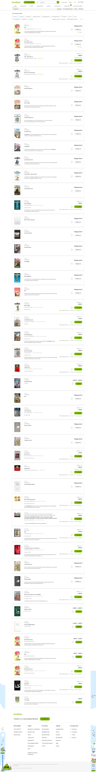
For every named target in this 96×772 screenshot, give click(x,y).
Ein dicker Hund (27, 247)
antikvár (26, 200)
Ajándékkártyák (45, 732)
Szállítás (58, 734)
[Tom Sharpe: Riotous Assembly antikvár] (17, 352)
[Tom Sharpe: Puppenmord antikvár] (17, 368)
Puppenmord (27, 367)
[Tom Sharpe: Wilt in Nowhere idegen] (17, 277)
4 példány (78, 656)
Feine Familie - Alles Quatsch (30, 174)
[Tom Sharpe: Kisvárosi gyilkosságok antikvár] (17, 626)
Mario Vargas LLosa (36, 515)
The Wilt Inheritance (28, 117)
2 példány (78, 383)
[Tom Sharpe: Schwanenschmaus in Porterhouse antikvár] (17, 549)
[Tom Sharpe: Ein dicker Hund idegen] (17, 248)
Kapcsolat (58, 740)
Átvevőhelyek (59, 737)
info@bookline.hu (18, 732)
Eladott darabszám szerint (72, 19)
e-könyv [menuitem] (31, 6)
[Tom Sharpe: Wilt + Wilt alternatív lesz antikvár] (17, 498)
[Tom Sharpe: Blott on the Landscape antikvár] (17, 596)
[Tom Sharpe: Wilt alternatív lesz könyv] (17, 43)
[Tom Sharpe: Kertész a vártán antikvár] (17, 611)
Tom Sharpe (26, 25)
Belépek (70, 2)
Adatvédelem (31, 746)
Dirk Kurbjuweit (49, 514)
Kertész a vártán (28, 609)
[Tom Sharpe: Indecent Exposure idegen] (17, 90)
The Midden (26, 146)
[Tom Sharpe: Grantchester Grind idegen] (17, 161)
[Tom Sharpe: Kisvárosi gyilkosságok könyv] (17, 486)
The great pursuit (28, 440)
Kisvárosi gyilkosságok (29, 484)
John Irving (32, 514)
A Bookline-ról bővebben (34, 729)
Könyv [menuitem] (15, 6)
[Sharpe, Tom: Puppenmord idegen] (17, 468)
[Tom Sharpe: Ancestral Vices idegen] (17, 133)
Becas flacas (27, 454)
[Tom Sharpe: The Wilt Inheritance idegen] (17, 118)
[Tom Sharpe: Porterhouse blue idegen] (17, 234)
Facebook (74, 729)
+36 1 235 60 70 (17, 729)
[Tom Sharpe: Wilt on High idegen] (17, 104)
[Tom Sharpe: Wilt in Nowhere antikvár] (17, 205)
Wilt (25, 27)
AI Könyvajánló (30, 2)
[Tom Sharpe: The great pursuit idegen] (17, 441)
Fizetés (57, 732)
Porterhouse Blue (28, 381)
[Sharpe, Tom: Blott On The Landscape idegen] (17, 74)
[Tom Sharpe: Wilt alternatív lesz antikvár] (17, 641)
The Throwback (27, 411)
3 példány (78, 626)
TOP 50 (43, 746)
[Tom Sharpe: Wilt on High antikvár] (17, 307)
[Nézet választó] (81, 19)
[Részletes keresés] (37, 2)
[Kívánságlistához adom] (72, 29)
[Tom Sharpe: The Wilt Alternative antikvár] (17, 321)
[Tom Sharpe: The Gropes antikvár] (17, 700)
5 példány (78, 611)
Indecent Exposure (28, 88)
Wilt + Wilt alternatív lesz (29, 499)
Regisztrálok (64, 2)
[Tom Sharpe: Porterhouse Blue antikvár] (17, 383)
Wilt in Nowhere (27, 203)
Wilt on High (27, 103)
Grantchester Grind (28, 159)
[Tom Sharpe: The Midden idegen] (17, 147)
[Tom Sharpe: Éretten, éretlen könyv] (17, 427)
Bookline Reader (46, 734)
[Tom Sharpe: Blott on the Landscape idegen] (17, 220)
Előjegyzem (78, 29)
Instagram (74, 732)
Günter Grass (42, 514)
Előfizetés (81, 9)
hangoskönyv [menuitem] (40, 6)
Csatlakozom (44, 719)
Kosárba (79, 60)
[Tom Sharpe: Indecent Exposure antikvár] (17, 336)
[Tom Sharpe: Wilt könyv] (17, 29)
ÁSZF (29, 748)
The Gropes (26, 700)
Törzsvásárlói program (68, 9)
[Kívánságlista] (75, 2)
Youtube (74, 737)
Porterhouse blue (28, 233)
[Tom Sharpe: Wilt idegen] (17, 292)
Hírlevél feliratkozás (47, 740)
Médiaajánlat (31, 740)
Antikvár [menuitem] (49, 6)
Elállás (57, 746)
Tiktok (73, 734)
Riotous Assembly (28, 351)
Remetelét (26, 683)
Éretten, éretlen (27, 425)
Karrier (29, 734)
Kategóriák (15, 9)
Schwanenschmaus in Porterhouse (31, 548)
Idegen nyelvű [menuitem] (57, 6)
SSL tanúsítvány (16, 765)
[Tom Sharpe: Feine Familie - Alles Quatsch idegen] (17, 175)
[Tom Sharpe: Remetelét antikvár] (17, 685)
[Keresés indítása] (58, 2)
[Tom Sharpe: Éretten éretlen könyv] (17, 581)
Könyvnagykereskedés (33, 743)
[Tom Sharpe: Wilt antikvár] (17, 533)
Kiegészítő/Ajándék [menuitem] (77, 6)
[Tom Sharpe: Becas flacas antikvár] (17, 455)
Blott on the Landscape (29, 219)
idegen (25, 53)
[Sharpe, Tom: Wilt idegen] (17, 58)
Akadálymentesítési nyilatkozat (32, 753)
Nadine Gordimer (27, 515)
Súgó (57, 743)
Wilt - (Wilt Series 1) (28, 56)
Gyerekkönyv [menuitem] (23, 6)
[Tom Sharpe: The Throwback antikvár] (17, 412)
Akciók (75, 9)
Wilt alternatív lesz (28, 42)
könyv (25, 24)
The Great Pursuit (28, 564)
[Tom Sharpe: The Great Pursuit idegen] (17, 566)
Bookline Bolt (17, 734)
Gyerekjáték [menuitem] (67, 6)
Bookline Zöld (31, 732)
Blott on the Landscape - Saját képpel (32, 594)
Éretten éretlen (27, 579)
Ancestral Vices (27, 131)
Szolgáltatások (59, 729)
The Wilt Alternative (28, 320)
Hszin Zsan (37, 514)
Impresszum (31, 737)
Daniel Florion (52, 515)
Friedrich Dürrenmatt (44, 515)
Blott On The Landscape (29, 72)
